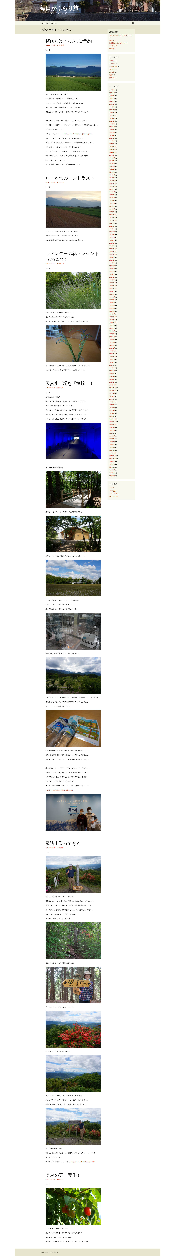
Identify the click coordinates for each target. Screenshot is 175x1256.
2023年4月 (112, 203)
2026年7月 (112, 93)
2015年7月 (112, 467)
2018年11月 (112, 354)
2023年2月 (112, 209)
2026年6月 (112, 95)
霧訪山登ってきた (63, 843)
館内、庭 (61, 263)
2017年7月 (112, 399)
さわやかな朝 (113, 46)
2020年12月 (112, 283)
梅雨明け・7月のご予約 (69, 40)
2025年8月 (112, 124)
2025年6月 (112, 129)
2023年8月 (112, 192)
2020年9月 (112, 291)
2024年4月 (112, 169)
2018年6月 (112, 368)
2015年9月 (112, 461)
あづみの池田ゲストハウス (48, 23)
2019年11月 (112, 319)
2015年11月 (112, 456)
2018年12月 (112, 351)
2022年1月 (112, 246)
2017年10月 (112, 390)
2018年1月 (112, 382)
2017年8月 (112, 396)
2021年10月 (112, 254)
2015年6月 (112, 470)
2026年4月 (112, 101)
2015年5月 (112, 473)
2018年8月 (112, 362)
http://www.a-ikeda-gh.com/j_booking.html (78, 134)
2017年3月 (112, 410)
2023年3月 (112, 206)
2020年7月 (112, 297)
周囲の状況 (112, 40)
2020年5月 (112, 302)
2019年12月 (112, 317)
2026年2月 (112, 107)
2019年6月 (112, 334)
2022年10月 (112, 220)
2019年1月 (112, 348)
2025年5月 (112, 132)
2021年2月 (112, 277)
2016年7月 (112, 433)
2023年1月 (112, 212)
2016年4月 (112, 441)
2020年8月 (112, 294)
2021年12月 (112, 249)
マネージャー (113, 66)
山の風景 (61, 45)
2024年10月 (112, 152)
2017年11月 (112, 388)
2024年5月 (112, 166)
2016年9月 (112, 427)
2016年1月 (112, 450)
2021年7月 (112, 263)
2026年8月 (112, 90)
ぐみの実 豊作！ (63, 1175)
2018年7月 (112, 365)
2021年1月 (112, 280)
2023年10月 (112, 186)
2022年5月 (112, 234)
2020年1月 (112, 314)
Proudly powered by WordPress (49, 1252)
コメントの (113, 493)
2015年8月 (112, 464)
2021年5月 (112, 268)
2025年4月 (112, 135)
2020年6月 (112, 300)
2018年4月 (112, 373)
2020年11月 (112, 285)
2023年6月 (112, 198)
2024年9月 (112, 155)
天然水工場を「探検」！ (70, 383)
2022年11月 (112, 217)
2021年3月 (112, 274)
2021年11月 (112, 251)
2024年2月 (112, 175)
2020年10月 (112, 288)
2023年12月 (112, 180)
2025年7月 (112, 127)
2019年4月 (112, 339)
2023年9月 (112, 189)
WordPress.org (113, 496)
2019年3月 (112, 342)
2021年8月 (112, 260)
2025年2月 (112, 141)
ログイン (111, 488)
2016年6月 (112, 436)
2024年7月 (112, 161)
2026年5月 (112, 98)
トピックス (112, 63)
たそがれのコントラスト (70, 178)
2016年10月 (112, 424)
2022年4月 (112, 237)
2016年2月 (112, 447)
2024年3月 (112, 172)
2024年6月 (112, 163)
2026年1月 (112, 110)
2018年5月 (112, 371)
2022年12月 (112, 215)
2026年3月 (112, 104)
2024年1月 (112, 178)
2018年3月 (112, 376)
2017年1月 (112, 416)
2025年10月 (112, 118)
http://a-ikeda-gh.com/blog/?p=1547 (82, 1162)
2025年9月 (112, 121)
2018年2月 (112, 379)
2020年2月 (112, 311)
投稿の (112, 490)
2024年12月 (112, 146)
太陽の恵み (112, 49)
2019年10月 (112, 322)
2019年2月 (112, 345)
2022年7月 (112, 229)
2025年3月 (112, 138)
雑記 (110, 75)
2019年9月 (112, 325)
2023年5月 (112, 200)
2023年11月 (112, 183)
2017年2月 (112, 413)
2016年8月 (112, 430)
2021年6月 (112, 266)
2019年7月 (112, 331)
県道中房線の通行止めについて (118, 43)
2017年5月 (112, 405)
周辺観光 (60, 387)
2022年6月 (112, 232)
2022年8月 (112, 226)
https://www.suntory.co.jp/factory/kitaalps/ (59, 790)
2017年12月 (112, 385)
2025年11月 (112, 115)
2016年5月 (112, 439)
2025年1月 (112, 144)
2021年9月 (112, 257)
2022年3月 (112, 240)
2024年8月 (112, 158)
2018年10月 (112, 356)
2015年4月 (112, 476)
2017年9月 (112, 393)
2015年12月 (112, 453)
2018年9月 (112, 359)
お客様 (111, 61)
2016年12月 (112, 419)
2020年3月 (112, 308)
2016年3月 (112, 444)
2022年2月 (112, 243)
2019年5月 (112, 337)
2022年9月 (112, 223)
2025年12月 (112, 112)
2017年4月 (112, 407)
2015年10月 (112, 459)
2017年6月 (112, 402)
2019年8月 (112, 328)
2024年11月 (112, 149)
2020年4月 (112, 305)
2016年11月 (112, 422)
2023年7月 (112, 195)
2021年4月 (112, 271)
